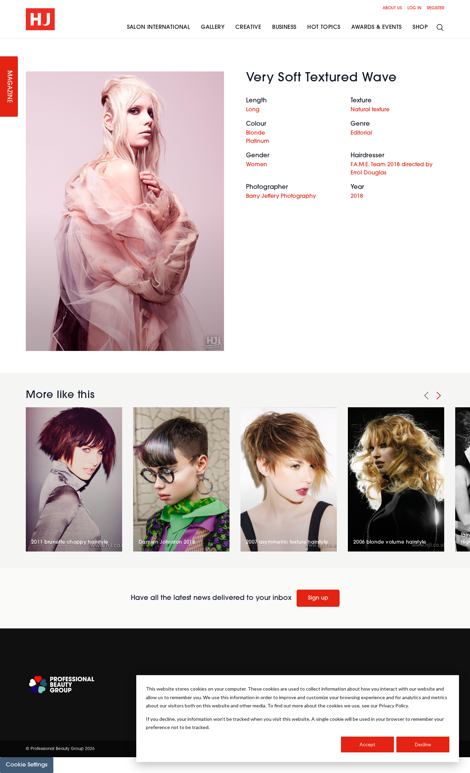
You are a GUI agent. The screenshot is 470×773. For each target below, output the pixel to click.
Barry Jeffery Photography (281, 196)
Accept (367, 744)
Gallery (212, 27)
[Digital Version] (5, 42)
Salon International (158, 27)
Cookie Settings (26, 765)
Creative (248, 27)
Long (252, 110)
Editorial (361, 133)
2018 (357, 196)
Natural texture (370, 110)
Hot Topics (323, 27)
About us (392, 8)
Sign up (318, 598)
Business (284, 27)
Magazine (9, 86)
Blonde (255, 133)
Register (435, 8)
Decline (423, 744)
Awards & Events (376, 27)
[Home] (40, 19)
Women (256, 165)
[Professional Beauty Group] (61, 684)
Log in (414, 8)
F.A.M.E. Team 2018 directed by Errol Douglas (391, 169)
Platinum (257, 141)
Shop (420, 27)
